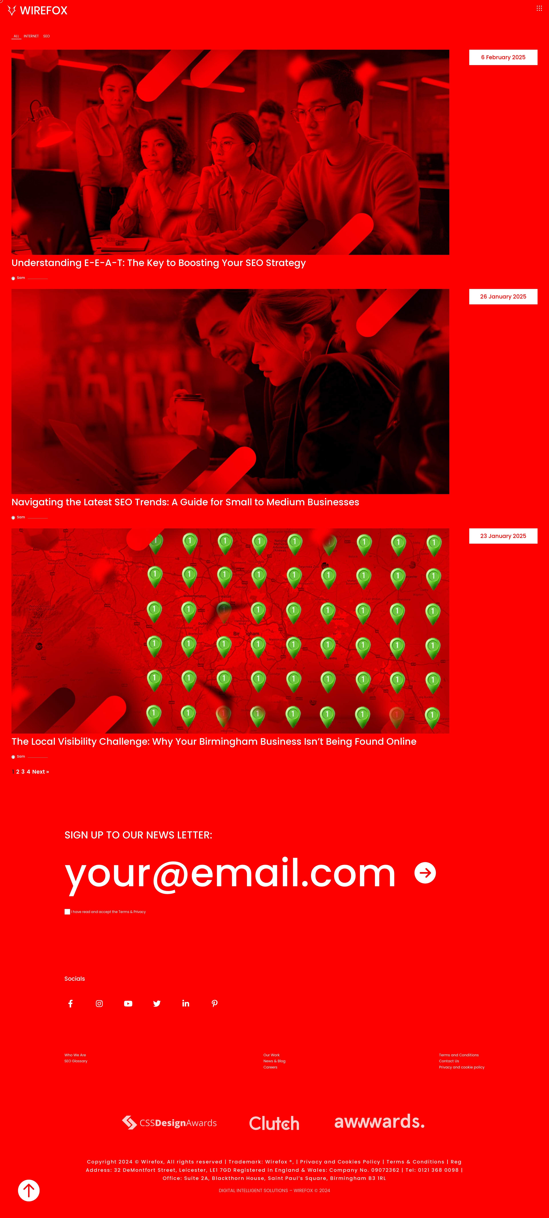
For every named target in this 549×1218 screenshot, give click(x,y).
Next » (40, 772)
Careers (270, 1067)
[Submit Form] (425, 873)
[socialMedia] (70, 1004)
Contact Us (449, 1061)
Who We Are (75, 1055)
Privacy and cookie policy (462, 1067)
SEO (46, 36)
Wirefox (303, 1190)
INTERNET (31, 36)
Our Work (271, 1055)
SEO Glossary (75, 1061)
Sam (21, 277)
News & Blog (274, 1061)
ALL (16, 36)
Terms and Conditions (459, 1055)
